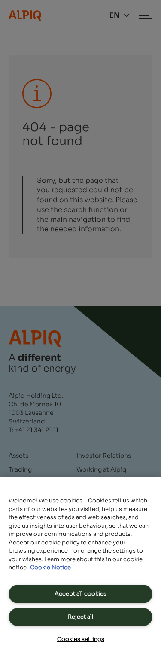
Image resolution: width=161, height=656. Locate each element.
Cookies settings (80, 639)
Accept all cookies (80, 593)
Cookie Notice (50, 567)
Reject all (81, 616)
